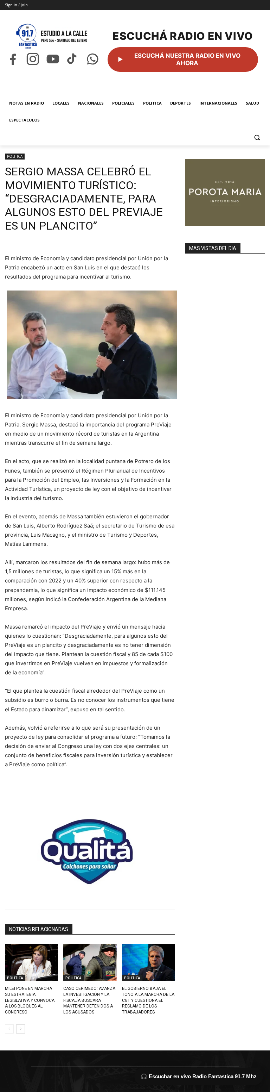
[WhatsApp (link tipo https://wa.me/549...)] (93, 59)
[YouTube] (53, 59)
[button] (257, 137)
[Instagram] (33, 59)
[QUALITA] (90, 849)
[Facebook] (13, 59)
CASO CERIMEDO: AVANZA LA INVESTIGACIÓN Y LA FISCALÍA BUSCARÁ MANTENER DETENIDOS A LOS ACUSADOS (89, 1000)
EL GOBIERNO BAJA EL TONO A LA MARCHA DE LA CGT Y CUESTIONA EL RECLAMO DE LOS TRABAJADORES (148, 1000)
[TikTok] (73, 59)
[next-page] (20, 1029)
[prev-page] (9, 1029)
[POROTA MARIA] (225, 192)
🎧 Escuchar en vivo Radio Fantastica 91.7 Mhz (199, 1076)
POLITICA (14, 156)
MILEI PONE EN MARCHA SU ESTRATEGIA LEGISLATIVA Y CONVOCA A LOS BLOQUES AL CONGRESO (29, 1000)
